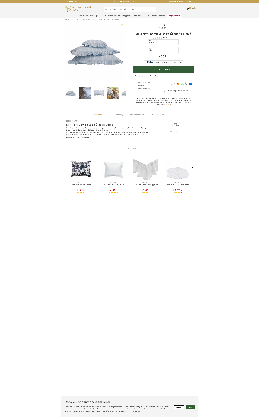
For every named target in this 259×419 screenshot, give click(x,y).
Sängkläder (137, 16)
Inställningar (179, 407)
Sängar (103, 16)
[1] (95, 52)
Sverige (71, 1)
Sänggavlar (126, 16)
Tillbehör (162, 16)
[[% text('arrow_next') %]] (191, 167)
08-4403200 (190, 1)
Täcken (154, 16)
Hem (66, 19)
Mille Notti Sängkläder (89, 19)
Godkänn (190, 407)
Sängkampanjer (174, 16)
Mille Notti (71, 121)
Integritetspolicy (123, 411)
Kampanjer (94, 16)
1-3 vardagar (154, 76)
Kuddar (146, 16)
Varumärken (83, 16)
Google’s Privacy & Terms (103, 411)
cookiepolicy (136, 411)
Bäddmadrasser (114, 16)
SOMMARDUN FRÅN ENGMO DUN (124, 1)
